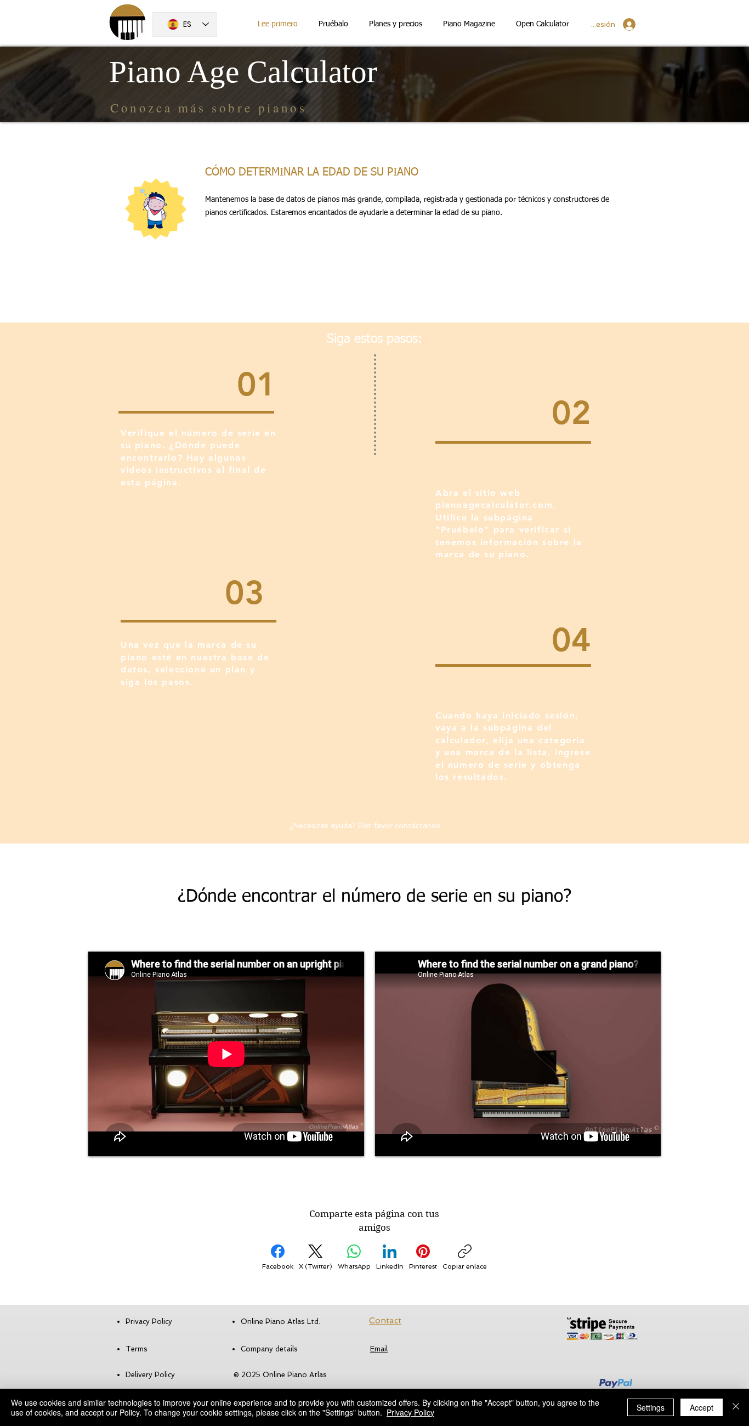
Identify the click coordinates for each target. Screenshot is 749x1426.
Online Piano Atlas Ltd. (280, 1321)
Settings (651, 1407)
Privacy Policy (410, 1412)
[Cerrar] (735, 1407)
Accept (701, 1407)
